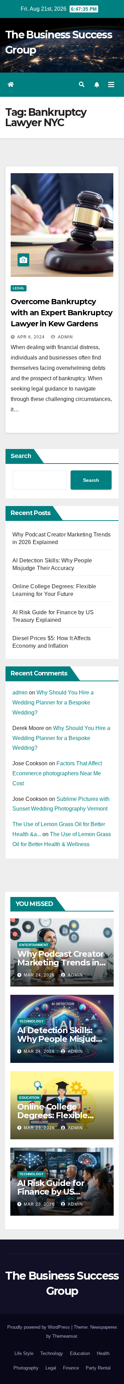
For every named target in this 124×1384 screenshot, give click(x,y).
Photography (26, 1368)
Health (103, 1353)
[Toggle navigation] (111, 84)
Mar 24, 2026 (39, 975)
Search (21, 455)
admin (65, 337)
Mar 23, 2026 (39, 1127)
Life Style (23, 1353)
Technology (31, 1021)
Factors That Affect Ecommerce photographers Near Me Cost (57, 773)
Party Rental (98, 1368)
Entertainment (33, 945)
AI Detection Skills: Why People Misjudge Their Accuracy (61, 1039)
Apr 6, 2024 (31, 337)
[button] (81, 84)
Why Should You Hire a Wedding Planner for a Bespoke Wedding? (53, 703)
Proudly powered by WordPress (39, 1327)
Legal (18, 288)
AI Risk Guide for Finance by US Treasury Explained (56, 1191)
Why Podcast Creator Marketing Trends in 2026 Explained (60, 962)
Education (29, 1098)
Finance (71, 1368)
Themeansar (64, 1336)
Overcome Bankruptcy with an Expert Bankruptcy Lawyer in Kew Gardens (61, 312)
